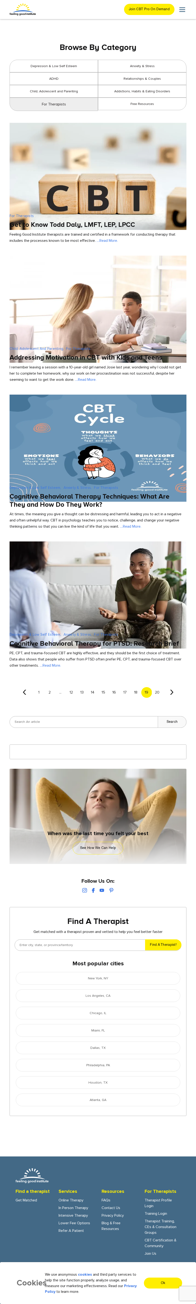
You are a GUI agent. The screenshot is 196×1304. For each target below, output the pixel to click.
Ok (163, 1283)
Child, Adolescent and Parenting (54, 91)
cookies (85, 1274)
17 (125, 692)
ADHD (54, 79)
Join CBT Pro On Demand (149, 9)
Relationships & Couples (142, 79)
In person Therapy (73, 1207)
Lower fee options (74, 1223)
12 (71, 692)
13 (82, 692)
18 (135, 692)
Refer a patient (71, 1230)
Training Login (156, 1213)
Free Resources (142, 104)
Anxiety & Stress (142, 66)
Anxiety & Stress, (78, 488)
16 (114, 692)
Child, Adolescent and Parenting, (37, 349)
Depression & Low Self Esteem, (35, 488)
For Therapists (22, 216)
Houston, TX (98, 1083)
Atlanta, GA (98, 1100)
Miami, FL (98, 1030)
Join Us (150, 1253)
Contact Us (111, 1207)
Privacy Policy (113, 1215)
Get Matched (26, 1200)
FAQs (106, 1200)
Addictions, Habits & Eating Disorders (142, 91)
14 (92, 692)
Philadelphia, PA (98, 1065)
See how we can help (98, 848)
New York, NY (98, 978)
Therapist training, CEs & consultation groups (160, 1227)
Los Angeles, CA (98, 996)
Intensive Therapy (73, 1215)
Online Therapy (71, 1200)
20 (157, 692)
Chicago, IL (98, 1013)
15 (103, 692)
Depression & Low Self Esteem (54, 66)
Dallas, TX (98, 1048)
